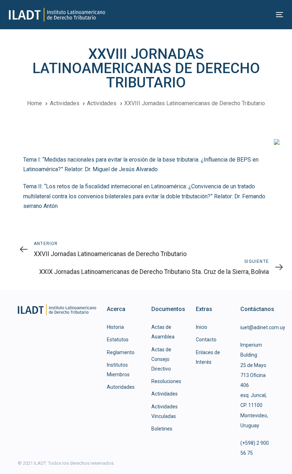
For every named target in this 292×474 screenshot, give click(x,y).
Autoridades (121, 387)
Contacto (206, 339)
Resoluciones (166, 381)
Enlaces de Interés (208, 357)
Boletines (161, 429)
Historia (115, 327)
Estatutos (118, 339)
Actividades (164, 394)
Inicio (201, 327)
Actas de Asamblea (162, 332)
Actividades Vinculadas (164, 411)
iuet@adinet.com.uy (262, 327)
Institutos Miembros (118, 369)
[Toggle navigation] (237, 14)
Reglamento (121, 352)
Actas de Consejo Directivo (161, 359)
